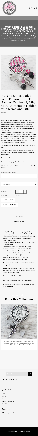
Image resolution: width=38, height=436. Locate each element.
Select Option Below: (7, 181)
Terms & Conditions (7, 404)
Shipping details (19, 221)
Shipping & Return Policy (8, 401)
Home (3, 36)
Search (3, 393)
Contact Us (5, 398)
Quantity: (4, 191)
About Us (4, 396)
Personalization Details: (8, 172)
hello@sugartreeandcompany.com (12, 413)
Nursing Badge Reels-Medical (15, 36)
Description (19, 216)
